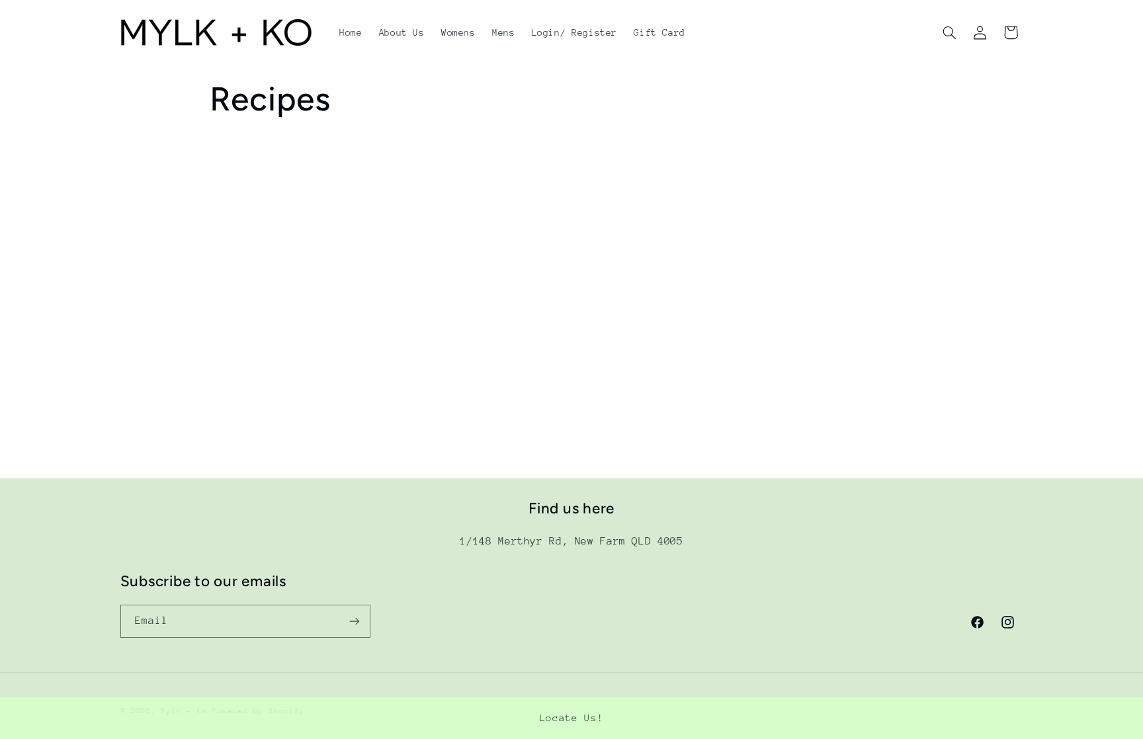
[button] (949, 32)
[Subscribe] (354, 621)
